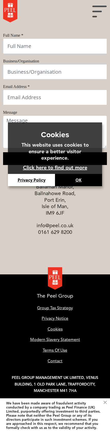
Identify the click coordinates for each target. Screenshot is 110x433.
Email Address (16, 86)
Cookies (55, 329)
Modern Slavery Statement (55, 339)
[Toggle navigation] (99, 11)
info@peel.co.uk (55, 225)
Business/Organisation (21, 61)
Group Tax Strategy (55, 308)
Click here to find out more (55, 167)
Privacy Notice (55, 318)
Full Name (13, 35)
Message (10, 112)
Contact (55, 361)
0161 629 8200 (55, 232)
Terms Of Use (55, 350)
